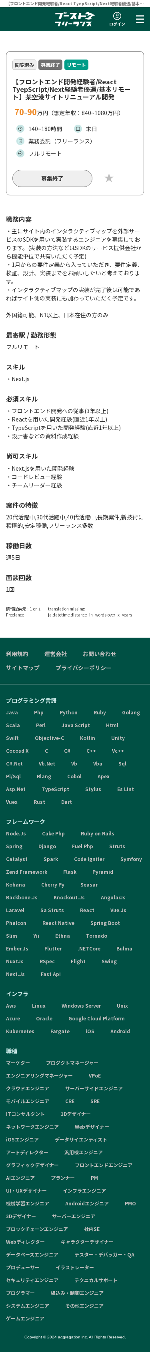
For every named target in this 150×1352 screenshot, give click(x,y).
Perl (41, 725)
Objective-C (49, 737)
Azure (13, 1018)
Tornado (96, 935)
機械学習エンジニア (27, 1203)
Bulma (124, 948)
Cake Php (53, 833)
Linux (39, 1005)
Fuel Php (82, 846)
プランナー (63, 1177)
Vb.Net (47, 763)
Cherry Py (52, 884)
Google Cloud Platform (96, 1018)
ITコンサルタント (25, 1113)
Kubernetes (20, 1031)
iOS (90, 1031)
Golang (131, 712)
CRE (69, 1101)
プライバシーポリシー (84, 668)
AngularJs (113, 897)
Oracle (44, 1018)
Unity (118, 737)
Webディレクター (25, 1241)
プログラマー (20, 1292)
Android (120, 1031)
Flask (69, 871)
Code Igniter (89, 858)
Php (39, 712)
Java (12, 712)
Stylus (93, 788)
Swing (109, 961)
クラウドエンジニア (27, 1088)
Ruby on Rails (97, 833)
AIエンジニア (20, 1177)
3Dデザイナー (76, 1113)
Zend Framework (26, 871)
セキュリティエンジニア (32, 1279)
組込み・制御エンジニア (77, 1292)
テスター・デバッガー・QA (104, 1254)
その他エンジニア (84, 1305)
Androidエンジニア (87, 1203)
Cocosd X (17, 750)
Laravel (15, 910)
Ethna (62, 935)
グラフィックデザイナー (32, 1164)
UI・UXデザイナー (26, 1190)
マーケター (18, 1062)
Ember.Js (17, 948)
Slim (11, 935)
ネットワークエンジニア (32, 1126)
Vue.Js (118, 910)
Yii (36, 935)
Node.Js (16, 833)
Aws (11, 1005)
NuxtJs (15, 961)
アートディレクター (27, 1152)
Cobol (74, 776)
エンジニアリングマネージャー (39, 1075)
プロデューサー (23, 1267)
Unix (122, 1005)
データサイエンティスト (81, 1139)
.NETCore (89, 948)
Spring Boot (105, 922)
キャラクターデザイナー (87, 1241)
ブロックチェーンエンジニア (37, 1228)
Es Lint (125, 788)
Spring (14, 846)
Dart (66, 801)
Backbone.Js (22, 897)
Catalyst (17, 858)
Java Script (76, 725)
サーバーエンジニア (73, 1216)
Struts (117, 846)
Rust (39, 801)
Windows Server (81, 1005)
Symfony (131, 858)
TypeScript (55, 788)
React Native (58, 922)
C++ (91, 750)
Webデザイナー (92, 1126)
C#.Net (14, 763)
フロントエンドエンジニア (103, 1164)
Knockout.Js (69, 897)
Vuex (12, 801)
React (87, 910)
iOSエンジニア (22, 1139)
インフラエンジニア (84, 1190)
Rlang (44, 776)
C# (67, 750)
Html (112, 725)
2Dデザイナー (21, 1216)
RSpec (47, 961)
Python (69, 712)
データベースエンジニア (32, 1254)
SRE (95, 1101)
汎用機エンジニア (83, 1152)
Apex (104, 776)
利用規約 (17, 654)
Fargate (60, 1031)
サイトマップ (23, 668)
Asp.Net (16, 788)
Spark (51, 858)
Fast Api (51, 973)
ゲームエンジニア (25, 1318)
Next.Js (15, 973)
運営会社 (55, 654)
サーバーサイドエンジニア (94, 1088)
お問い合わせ (99, 654)
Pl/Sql (13, 776)
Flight (78, 961)
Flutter (53, 948)
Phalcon (16, 922)
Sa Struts (52, 910)
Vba (97, 763)
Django (47, 846)
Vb (74, 763)
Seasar (89, 884)
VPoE (95, 1075)
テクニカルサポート (96, 1279)
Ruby (100, 712)
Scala (13, 725)
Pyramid (102, 871)
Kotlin (87, 737)
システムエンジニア (27, 1305)
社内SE (92, 1228)
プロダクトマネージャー (72, 1062)
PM (94, 1177)
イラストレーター (75, 1267)
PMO (130, 1203)
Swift (12, 737)
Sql (122, 763)
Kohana (15, 884)
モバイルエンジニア (27, 1101)
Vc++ (118, 750)
